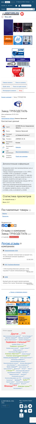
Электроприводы (18, 388)
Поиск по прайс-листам (19, 86)
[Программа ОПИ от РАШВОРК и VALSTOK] (18, 72)
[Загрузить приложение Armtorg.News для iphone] (26, 410)
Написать (18, 147)
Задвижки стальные (18, 341)
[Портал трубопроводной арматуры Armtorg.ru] (10, 14)
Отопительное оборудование (23, 370)
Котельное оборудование (26, 363)
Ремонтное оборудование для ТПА (13, 378)
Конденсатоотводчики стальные (18, 361)
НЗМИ (6, 277)
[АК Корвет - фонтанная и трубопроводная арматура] (18, 40)
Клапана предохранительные (18, 356)
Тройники (18, 380)
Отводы (4, 213)
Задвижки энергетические (12, 348)
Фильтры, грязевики (15, 383)
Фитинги (23, 383)
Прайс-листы (6, 86)
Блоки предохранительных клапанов (12, 336)
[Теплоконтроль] (27, 40)
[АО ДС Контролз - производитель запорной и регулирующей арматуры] (18, 27)
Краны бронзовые (11, 365)
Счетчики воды (27, 378)
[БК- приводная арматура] (8, 40)
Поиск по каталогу (21, 82)
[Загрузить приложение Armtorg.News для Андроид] (21, 410)
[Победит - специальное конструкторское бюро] (27, 27)
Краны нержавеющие (23, 365)
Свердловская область (7, 118)
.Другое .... (18, 333)
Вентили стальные (11, 338)
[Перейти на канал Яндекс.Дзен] (30, 410)
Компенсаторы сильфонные (18, 359)
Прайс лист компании (22, 156)
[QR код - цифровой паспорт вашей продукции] (24, 320)
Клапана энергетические (26, 357)
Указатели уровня (10, 382)
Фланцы (10, 385)
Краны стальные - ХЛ (24, 367)
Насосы (30, 368)
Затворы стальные (25, 348)
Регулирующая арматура (18, 376)
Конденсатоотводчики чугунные (11, 363)
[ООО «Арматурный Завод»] (8, 27)
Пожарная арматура (14, 374)
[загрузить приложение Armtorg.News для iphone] (19, 5)
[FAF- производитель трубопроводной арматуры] (18, 53)
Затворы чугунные (18, 350)
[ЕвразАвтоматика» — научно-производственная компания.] (12, 320)
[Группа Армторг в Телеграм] (30, 405)
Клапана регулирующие (11, 357)
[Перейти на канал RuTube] (21, 415)
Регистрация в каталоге (9, 90)
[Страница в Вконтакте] (21, 405)
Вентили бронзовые (28, 336)
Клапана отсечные (26, 354)
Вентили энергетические (11, 339)
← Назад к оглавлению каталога (18, 292)
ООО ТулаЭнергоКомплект (12, 264)
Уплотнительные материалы (23, 382)
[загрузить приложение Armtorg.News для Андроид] (16, 5)
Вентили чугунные (24, 338)
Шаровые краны (25, 386)
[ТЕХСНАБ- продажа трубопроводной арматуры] (18, 62)
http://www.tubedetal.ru (22, 152)
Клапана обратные (13, 353)
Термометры (9, 380)
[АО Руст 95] (12, 310)
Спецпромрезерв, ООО (11, 250)
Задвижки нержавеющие (25, 339)
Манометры (17, 368)
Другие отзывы (10, 243)
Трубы (26, 380)
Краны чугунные (8, 368)
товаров (9, 330)
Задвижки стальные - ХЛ (18, 344)
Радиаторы (24, 374)
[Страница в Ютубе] (26, 405)
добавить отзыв (14, 237)
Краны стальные (12, 367)
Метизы (24, 368)
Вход (20, 90)
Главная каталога (7, 82)
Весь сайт (8, 17)
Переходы (5, 216)
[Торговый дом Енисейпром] (18, 301)
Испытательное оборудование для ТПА (18, 351)
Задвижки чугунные (18, 346)
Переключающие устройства (14, 372)
